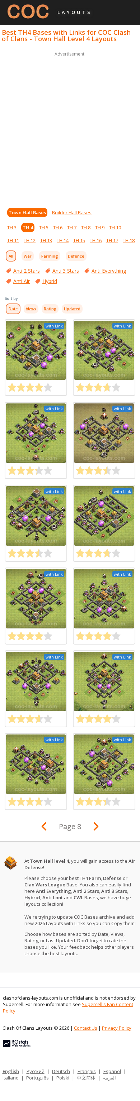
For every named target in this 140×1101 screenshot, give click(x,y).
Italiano (11, 1077)
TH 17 (112, 240)
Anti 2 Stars (26, 270)
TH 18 (129, 240)
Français (87, 1071)
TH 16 (96, 240)
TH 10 (115, 227)
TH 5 (43, 227)
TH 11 (13, 240)
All (11, 256)
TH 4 (28, 227)
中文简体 (86, 1077)
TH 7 (71, 227)
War (28, 256)
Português (37, 1077)
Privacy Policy (116, 1028)
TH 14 (63, 240)
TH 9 (99, 227)
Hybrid (49, 281)
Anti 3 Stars (65, 270)
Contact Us (85, 1028)
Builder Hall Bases (72, 212)
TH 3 (12, 227)
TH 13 (46, 240)
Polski (62, 1077)
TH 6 (57, 227)
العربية (109, 1077)
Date (13, 308)
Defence (76, 256)
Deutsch (61, 1071)
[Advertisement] (70, 128)
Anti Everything (109, 270)
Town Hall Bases (27, 212)
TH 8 (85, 227)
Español (112, 1071)
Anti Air (21, 281)
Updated (72, 308)
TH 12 (30, 240)
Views (31, 308)
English (11, 1071)
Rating (50, 308)
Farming (49, 256)
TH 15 (79, 240)
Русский (36, 1071)
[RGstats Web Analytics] (17, 1045)
